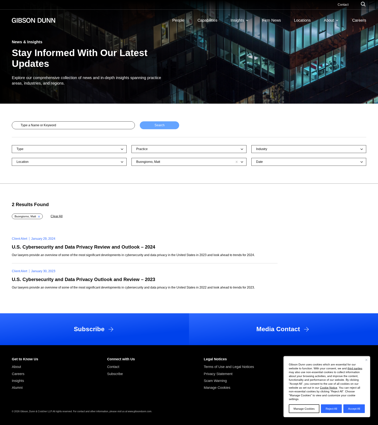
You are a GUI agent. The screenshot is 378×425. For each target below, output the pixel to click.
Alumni (17, 388)
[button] (27, 216)
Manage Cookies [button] (217, 388)
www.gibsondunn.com (139, 411)
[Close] (366, 360)
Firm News (271, 20)
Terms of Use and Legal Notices (229, 367)
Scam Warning (215, 381)
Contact (343, 4)
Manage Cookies (304, 408)
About (329, 20)
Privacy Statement (218, 374)
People (178, 20)
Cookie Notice (328, 387)
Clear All (57, 216)
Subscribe (115, 374)
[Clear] (236, 162)
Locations (302, 20)
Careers (359, 20)
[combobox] (67, 149)
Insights (237, 20)
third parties (354, 368)
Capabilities (207, 20)
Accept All (354, 408)
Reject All (331, 408)
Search (160, 125)
